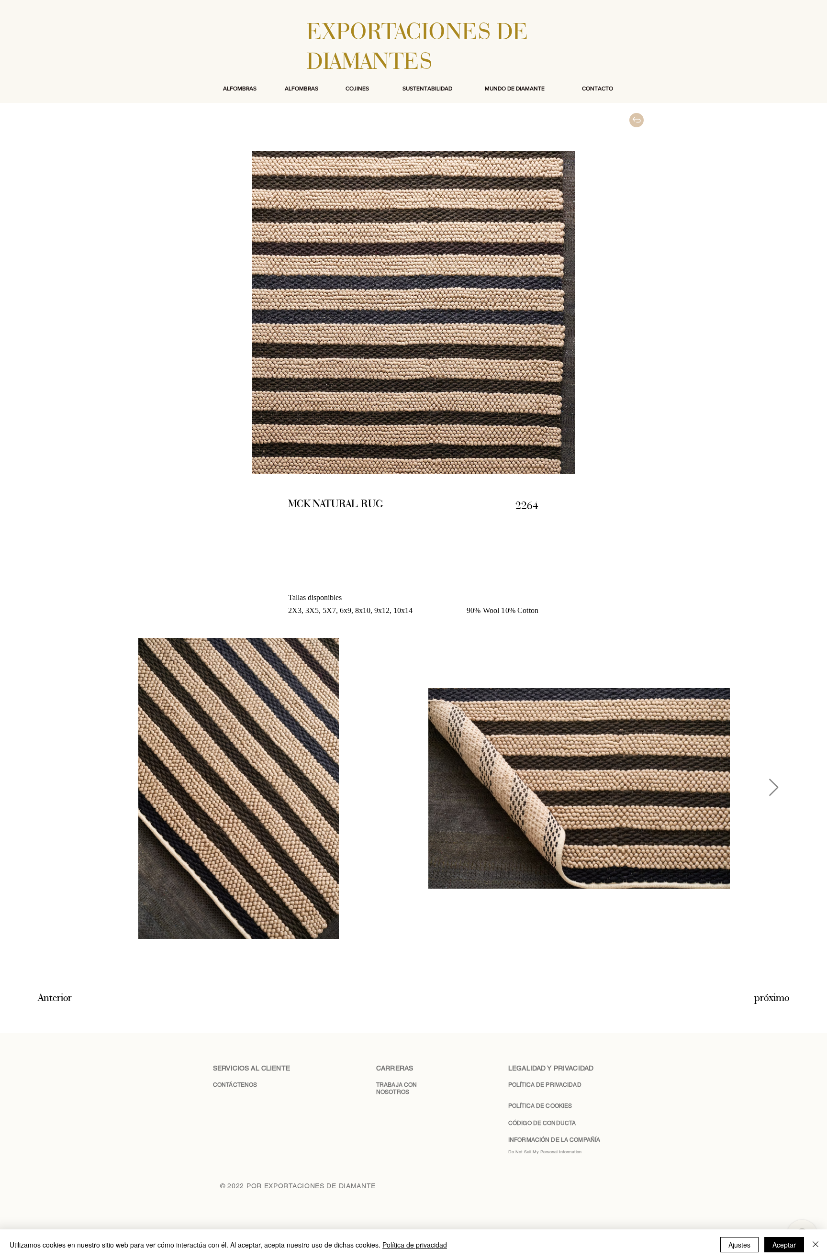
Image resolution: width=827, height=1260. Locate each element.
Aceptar (784, 1244)
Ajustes (739, 1244)
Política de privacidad (414, 1244)
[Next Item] (773, 788)
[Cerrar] (815, 1244)
